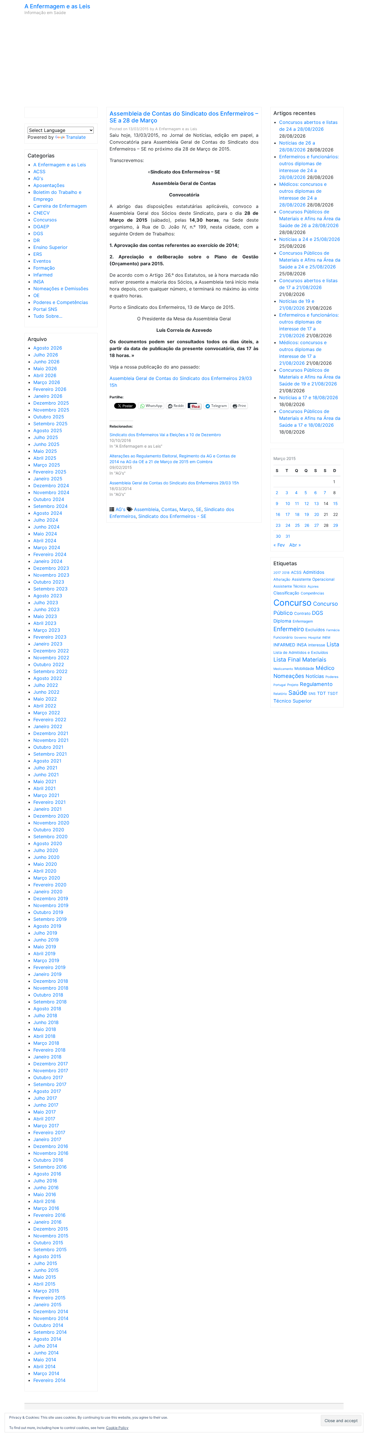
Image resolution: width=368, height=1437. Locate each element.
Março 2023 (46, 630)
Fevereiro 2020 (49, 885)
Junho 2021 (46, 774)
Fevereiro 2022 (49, 719)
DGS (38, 233)
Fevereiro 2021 (49, 802)
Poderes (331, 677)
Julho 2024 (45, 520)
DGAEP (41, 226)
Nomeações (288, 676)
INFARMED (284, 645)
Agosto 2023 (47, 595)
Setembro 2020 (50, 836)
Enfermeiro (288, 629)
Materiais (314, 659)
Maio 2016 (44, 1194)
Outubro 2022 (48, 664)
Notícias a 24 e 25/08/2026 (309, 239)
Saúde (297, 692)
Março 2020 (46, 878)
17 (287, 514)
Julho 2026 (45, 355)
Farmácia (333, 630)
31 (287, 536)
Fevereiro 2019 (49, 967)
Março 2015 (46, 1291)
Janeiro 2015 (47, 1304)
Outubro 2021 (48, 747)
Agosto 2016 (47, 1174)
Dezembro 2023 (51, 568)
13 (316, 503)
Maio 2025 (45, 451)
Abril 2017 (44, 1119)
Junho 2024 (46, 527)
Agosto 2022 (47, 678)
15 (335, 503)
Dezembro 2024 (51, 485)
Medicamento (283, 669)
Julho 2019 (45, 933)
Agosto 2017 (47, 1091)
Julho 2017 (45, 1098)
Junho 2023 (46, 609)
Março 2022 (46, 712)
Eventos (42, 261)
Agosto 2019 (47, 926)
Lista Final (287, 659)
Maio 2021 (44, 781)
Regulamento (316, 684)
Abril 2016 (44, 1201)
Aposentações (48, 185)
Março (186, 509)
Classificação (286, 593)
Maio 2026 (45, 368)
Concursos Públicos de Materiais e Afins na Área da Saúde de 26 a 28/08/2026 (309, 218)
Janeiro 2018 (47, 1057)
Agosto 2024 (47, 513)
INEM (326, 637)
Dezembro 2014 (50, 1311)
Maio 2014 (44, 1359)
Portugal (279, 685)
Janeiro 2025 (47, 478)
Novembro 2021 (50, 740)
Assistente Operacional (313, 579)
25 (297, 525)
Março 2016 (46, 1208)
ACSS (39, 171)
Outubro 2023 (48, 582)
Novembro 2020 (51, 823)
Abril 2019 (44, 953)
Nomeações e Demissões (60, 288)
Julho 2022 (45, 685)
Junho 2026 (46, 361)
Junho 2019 (46, 940)
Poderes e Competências (60, 302)
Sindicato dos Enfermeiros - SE (172, 516)
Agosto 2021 (47, 761)
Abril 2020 (44, 871)
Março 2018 (46, 1043)
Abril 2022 (44, 706)
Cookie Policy (117, 1428)
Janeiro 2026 (47, 396)
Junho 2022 (46, 692)
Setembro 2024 (50, 506)
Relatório (280, 694)
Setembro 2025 (50, 423)
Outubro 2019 (48, 912)
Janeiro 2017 (47, 1139)
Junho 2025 (46, 444)
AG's (38, 178)
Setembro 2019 (50, 919)
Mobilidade (304, 668)
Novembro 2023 (51, 575)
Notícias (315, 676)
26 (306, 525)
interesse (316, 645)
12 (306, 503)
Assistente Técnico (289, 586)
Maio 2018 (44, 1029)
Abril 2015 (44, 1284)
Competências (312, 593)
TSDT (332, 693)
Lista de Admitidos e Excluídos (300, 652)
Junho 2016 (46, 1187)
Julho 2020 (45, 850)
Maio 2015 (44, 1277)
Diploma (282, 621)
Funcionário (283, 637)
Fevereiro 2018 (49, 1050)
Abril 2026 (44, 375)
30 (278, 536)
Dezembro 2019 (50, 898)
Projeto (292, 685)
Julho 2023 (45, 602)
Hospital (314, 637)
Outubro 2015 (48, 1242)
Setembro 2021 (50, 754)
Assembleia (146, 509)
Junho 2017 (45, 1105)
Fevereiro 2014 (49, 1380)
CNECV (41, 213)
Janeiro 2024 (47, 561)
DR (36, 240)
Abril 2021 (44, 788)
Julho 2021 (45, 768)
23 (278, 525)
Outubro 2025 (48, 417)
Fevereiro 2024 (49, 554)
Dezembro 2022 (51, 651)
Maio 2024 (45, 534)
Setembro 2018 (50, 1002)
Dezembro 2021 (50, 733)
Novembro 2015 (50, 1236)
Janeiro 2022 (47, 726)
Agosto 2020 (47, 843)
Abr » (295, 545)
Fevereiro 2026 (49, 389)
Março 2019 (46, 960)
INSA (38, 281)
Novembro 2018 (50, 988)
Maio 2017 (44, 1112)
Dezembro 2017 (50, 1063)
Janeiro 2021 (47, 809)
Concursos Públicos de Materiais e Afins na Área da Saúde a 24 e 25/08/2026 (309, 260)
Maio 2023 (45, 616)
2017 (277, 573)
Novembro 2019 (50, 905)
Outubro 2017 (48, 1077)
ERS (37, 254)
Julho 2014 (45, 1346)
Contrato (302, 613)
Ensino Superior (50, 247)
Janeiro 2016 (47, 1222)
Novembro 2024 (51, 492)
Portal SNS (45, 309)
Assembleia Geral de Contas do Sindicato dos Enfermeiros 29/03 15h (174, 482)
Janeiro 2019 (47, 974)
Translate (76, 137)
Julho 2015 (45, 1263)
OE (36, 295)
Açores (313, 586)
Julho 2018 (45, 1015)
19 (306, 514)
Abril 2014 (44, 1366)
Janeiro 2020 (47, 891)
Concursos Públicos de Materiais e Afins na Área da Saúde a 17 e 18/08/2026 (309, 418)
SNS (312, 693)
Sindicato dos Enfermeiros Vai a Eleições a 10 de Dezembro (165, 434)
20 (316, 514)
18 (297, 514)
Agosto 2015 (47, 1256)
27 (316, 525)
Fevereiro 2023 (49, 637)
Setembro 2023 (50, 589)
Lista (333, 644)
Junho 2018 (46, 1022)
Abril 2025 (44, 458)
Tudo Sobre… (47, 316)
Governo (300, 637)
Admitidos (313, 572)
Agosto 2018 (47, 1008)
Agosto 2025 (47, 430)
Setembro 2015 (50, 1249)
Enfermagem (303, 621)
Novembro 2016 (50, 1153)
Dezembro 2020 (51, 816)
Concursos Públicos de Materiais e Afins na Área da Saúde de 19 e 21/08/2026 (309, 377)
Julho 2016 (45, 1180)
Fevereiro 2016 (49, 1215)
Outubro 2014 (48, 1325)
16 (278, 514)
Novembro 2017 (50, 1070)
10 (287, 503)
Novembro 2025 (51, 410)
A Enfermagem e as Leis (57, 6)
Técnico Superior (292, 701)
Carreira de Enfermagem (60, 206)
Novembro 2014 (50, 1318)
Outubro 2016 (48, 1160)
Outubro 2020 (48, 829)
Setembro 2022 (50, 671)
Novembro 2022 (51, 657)
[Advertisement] (184, 61)
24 (287, 525)
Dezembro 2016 (50, 1146)
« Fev (279, 545)
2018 (286, 573)
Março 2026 (46, 382)
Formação (44, 268)
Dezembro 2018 (50, 981)
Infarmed (43, 275)
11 (297, 503)
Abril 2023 (44, 623)
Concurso (292, 603)
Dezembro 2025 (51, 403)
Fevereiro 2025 (49, 472)
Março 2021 (46, 795)
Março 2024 (46, 547)
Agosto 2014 (47, 1339)
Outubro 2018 (48, 995)
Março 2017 (46, 1125)
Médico (325, 668)
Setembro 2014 (50, 1332)
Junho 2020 (46, 857)
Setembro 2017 (49, 1084)
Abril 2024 (44, 540)
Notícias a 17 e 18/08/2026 (308, 397)
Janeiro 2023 (47, 644)
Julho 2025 (45, 437)
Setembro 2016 (50, 1167)
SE (199, 509)
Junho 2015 (46, 1270)
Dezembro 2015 (50, 1229)
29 (335, 525)
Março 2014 (46, 1373)
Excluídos (315, 629)
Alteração (281, 579)
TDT (321, 693)
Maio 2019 (44, 946)
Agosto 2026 (47, 348)
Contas (169, 509)
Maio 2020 (45, 864)
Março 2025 (46, 465)
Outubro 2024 (48, 499)
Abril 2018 (44, 1036)
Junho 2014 (46, 1353)
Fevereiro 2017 (49, 1132)
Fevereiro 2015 (49, 1297)
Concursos (45, 220)
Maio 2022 (45, 699)
